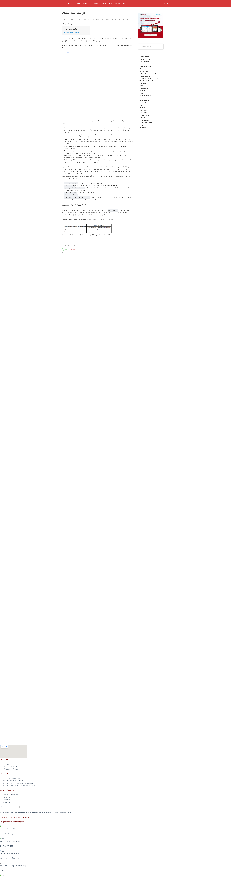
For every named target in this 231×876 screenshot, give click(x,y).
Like (65, 249)
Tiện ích (103, 3)
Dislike (72, 249)
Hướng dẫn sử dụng (114, 3)
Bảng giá (78, 3)
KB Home (74, 19)
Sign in (166, 3)
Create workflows (93, 19)
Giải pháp (86, 3)
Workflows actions (107, 19)
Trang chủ (70, 3)
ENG (124, 3)
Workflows (82, 19)
